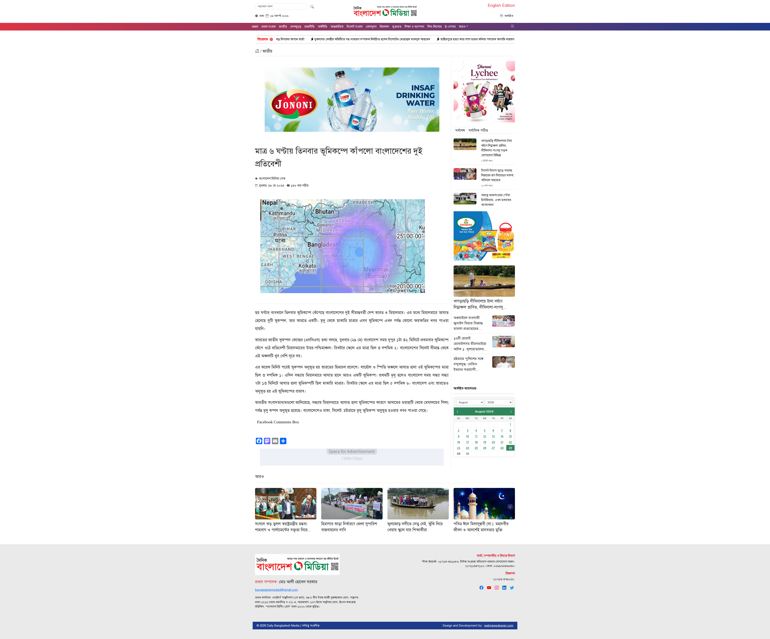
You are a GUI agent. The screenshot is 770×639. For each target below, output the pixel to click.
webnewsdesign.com (498, 625)
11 (476, 436)
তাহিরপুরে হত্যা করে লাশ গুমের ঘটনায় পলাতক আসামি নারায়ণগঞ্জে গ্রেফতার (411, 39)
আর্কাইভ (509, 16)
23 (458, 447)
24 (467, 447)
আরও (259, 476)
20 (493, 442)
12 (484, 436)
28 (502, 447)
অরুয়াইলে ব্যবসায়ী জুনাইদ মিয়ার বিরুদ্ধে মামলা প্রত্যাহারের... (468, 323)
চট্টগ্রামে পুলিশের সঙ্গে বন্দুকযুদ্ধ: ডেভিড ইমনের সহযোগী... (468, 364)
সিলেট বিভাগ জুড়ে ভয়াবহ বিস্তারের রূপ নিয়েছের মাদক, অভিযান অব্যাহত (497, 175)
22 (510, 442)
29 (510, 447)
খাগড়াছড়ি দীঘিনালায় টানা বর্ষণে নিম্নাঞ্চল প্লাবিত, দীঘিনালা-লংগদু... (480, 304)
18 (476, 442)
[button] (512, 26)
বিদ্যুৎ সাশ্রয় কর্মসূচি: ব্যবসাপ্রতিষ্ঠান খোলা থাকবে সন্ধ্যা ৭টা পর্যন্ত (505, 39)
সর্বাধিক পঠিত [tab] (478, 130)
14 (502, 436)
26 (484, 447)
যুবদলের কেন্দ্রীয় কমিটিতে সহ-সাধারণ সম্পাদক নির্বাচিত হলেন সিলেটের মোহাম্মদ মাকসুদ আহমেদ (298, 39)
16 (458, 442)
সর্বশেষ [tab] (460, 130)
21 (501, 442)
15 (510, 436)
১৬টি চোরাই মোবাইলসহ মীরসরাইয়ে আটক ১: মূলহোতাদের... (470, 343)
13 (493, 436)
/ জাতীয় (265, 51)
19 (484, 442)
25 (476, 447)
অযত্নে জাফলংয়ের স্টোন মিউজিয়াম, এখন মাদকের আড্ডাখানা (496, 200)
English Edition (501, 5)
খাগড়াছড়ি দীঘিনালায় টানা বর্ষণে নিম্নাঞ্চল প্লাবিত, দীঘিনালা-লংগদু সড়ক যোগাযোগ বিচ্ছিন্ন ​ (496, 148)
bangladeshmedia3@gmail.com (276, 590)
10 (467, 436)
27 (493, 447)
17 (467, 442)
